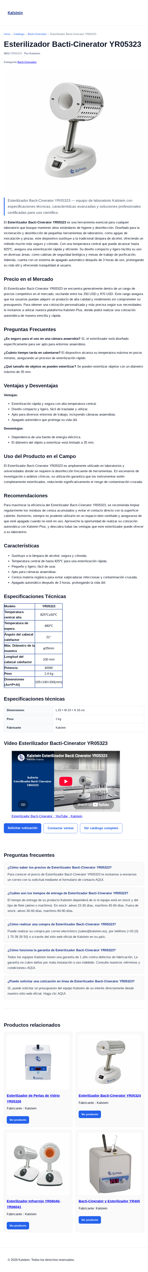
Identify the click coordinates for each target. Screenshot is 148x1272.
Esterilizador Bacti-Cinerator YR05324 (110, 1096)
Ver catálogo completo (101, 828)
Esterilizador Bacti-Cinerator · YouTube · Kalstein (47, 816)
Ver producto (17, 1119)
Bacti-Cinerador (27, 62)
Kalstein (15, 13)
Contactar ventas (61, 828)
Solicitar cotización (22, 828)
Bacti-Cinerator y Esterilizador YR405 (109, 1201)
